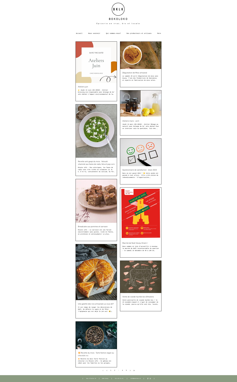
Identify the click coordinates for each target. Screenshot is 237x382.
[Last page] (134, 370)
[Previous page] (107, 370)
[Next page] (130, 370)
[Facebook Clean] (148, 378)
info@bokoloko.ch (135, 378)
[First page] (103, 370)
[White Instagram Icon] (150, 378)
